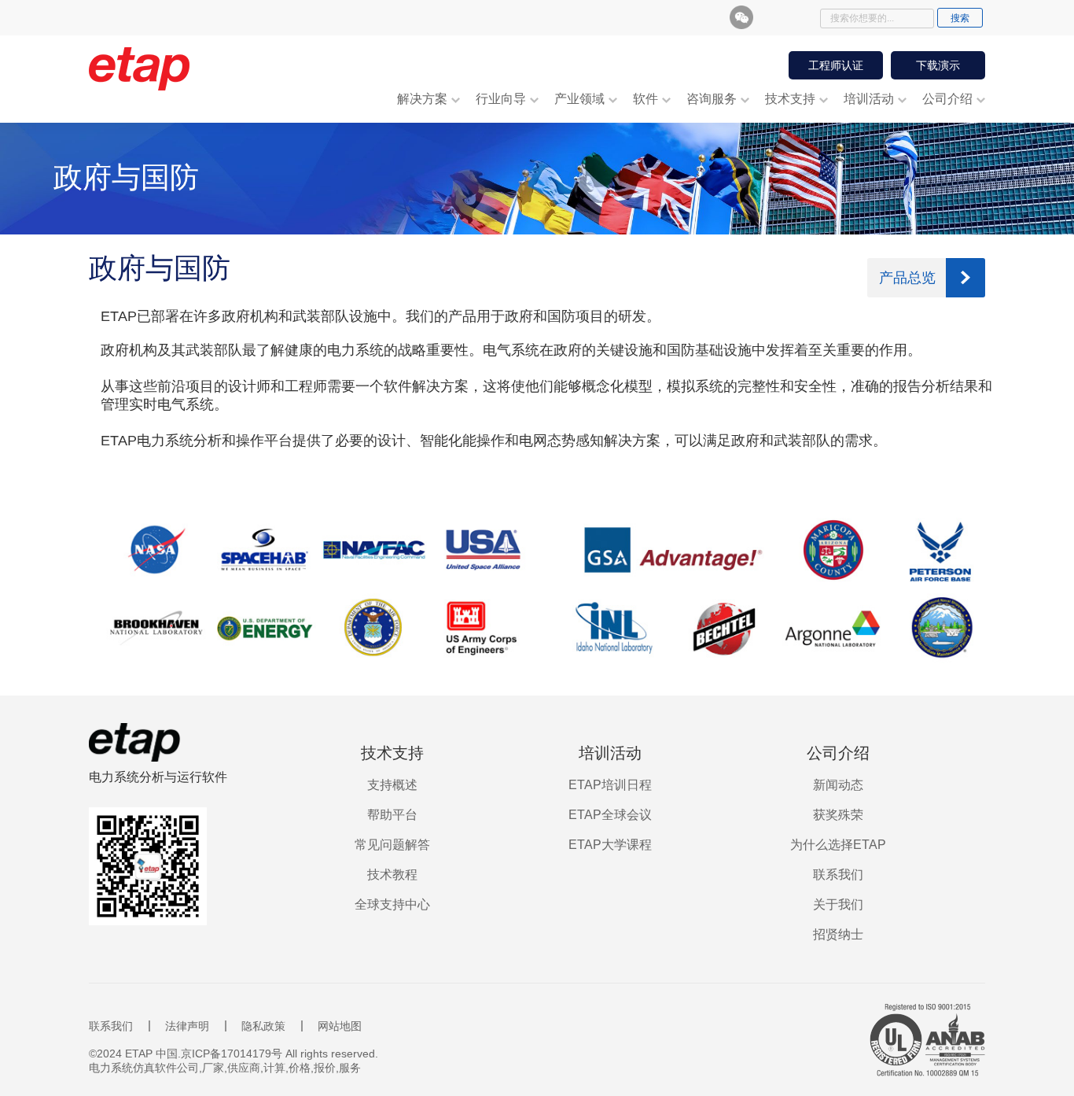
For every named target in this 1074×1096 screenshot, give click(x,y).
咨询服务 (711, 98)
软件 (645, 98)
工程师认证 (835, 65)
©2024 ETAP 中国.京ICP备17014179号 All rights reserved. (233, 1053)
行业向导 (501, 98)
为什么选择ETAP (838, 844)
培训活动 (869, 98)
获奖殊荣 (838, 814)
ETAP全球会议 (610, 814)
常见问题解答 (392, 844)
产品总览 (907, 278)
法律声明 (187, 1026)
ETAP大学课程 (610, 844)
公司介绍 (947, 98)
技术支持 (790, 98)
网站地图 (340, 1026)
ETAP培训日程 (610, 785)
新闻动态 (838, 785)
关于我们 (838, 904)
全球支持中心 (392, 904)
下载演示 (938, 65)
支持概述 (392, 785)
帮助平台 (392, 814)
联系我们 (838, 874)
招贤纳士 (838, 934)
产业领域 (579, 98)
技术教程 (392, 874)
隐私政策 (263, 1026)
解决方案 (422, 98)
